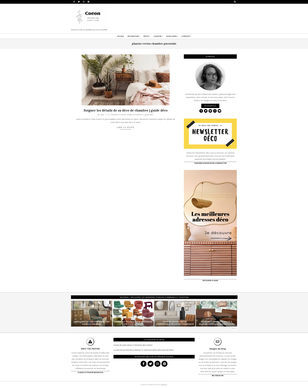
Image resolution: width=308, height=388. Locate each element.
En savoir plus (210, 106)
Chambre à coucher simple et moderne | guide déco (132, 114)
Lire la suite (125, 127)
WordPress (164, 384)
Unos (151, 384)
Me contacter (217, 376)
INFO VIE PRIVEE (90, 348)
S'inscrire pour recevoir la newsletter (210, 163)
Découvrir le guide (210, 281)
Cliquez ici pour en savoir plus (90, 372)
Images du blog (217, 348)
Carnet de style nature (122, 345)
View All (234, 329)
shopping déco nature (143, 345)
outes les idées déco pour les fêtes (159, 350)
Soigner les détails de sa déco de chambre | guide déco (126, 110)
